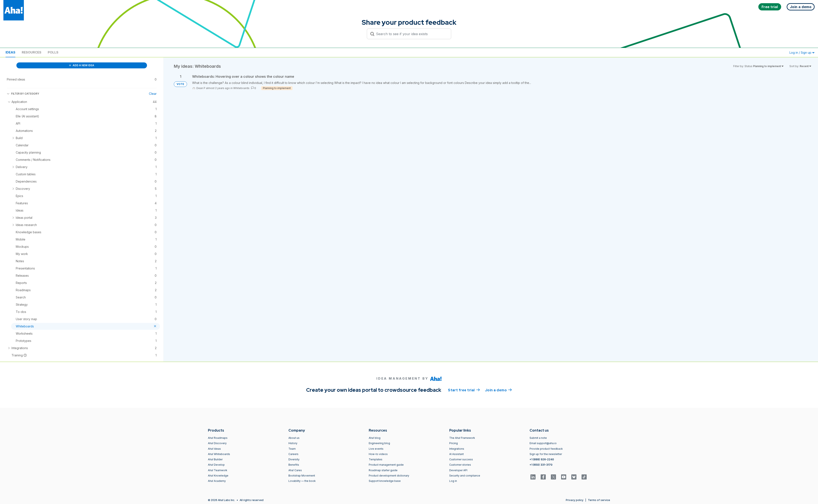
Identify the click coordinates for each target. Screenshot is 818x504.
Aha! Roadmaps (218, 437)
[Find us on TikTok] (584, 477)
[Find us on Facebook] (543, 477)
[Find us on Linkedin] (533, 477)
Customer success (461, 459)
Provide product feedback (546, 448)
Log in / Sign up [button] (800, 52)
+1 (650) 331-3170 (541, 464)
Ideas (10, 52)
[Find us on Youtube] (563, 477)
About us (294, 437)
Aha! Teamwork (217, 470)
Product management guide (386, 464)
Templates (375, 459)
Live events (376, 448)
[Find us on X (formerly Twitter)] (553, 477)
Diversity (294, 459)
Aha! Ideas (214, 448)
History (292, 443)
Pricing (453, 443)
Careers (293, 454)
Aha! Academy (217, 480)
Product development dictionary (389, 475)
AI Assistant (456, 454)
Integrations (456, 448)
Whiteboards (241, 88)
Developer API (458, 470)
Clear (153, 94)
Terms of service (599, 500)
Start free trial (464, 390)
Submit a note (538, 437)
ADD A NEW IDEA (83, 65)
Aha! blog (374, 437)
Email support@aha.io (543, 443)
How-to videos (378, 454)
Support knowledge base (385, 480)
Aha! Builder (215, 459)
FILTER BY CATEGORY (25, 93)
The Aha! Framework (462, 437)
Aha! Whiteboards (219, 454)
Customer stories (460, 464)
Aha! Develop (216, 464)
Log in (453, 480)
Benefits (293, 464)
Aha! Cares (295, 470)
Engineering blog (379, 443)
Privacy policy (574, 500)
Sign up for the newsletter (546, 454)
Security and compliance (464, 475)
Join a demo (498, 390)
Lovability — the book (302, 480)
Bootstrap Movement (301, 475)
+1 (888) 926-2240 (542, 459)
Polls (53, 52)
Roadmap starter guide (383, 470)
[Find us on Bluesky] (573, 477)
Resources (31, 52)
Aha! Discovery (217, 443)
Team (292, 448)
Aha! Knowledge (218, 475)
